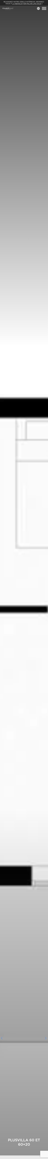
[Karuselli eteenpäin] (45, 1038)
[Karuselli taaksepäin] (2, 1038)
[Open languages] (38, 8)
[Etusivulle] (8, 8)
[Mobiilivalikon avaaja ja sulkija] (44, 8)
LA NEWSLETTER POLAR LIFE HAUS (26, 4)
